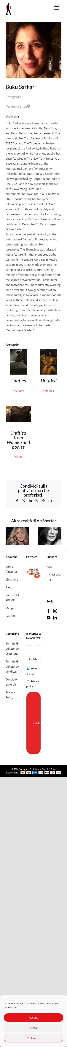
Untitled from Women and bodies (18, 440)
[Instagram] (55, 611)
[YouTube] (48, 618)
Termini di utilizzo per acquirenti (13, 648)
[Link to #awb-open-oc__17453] (56, 7)
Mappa (10, 608)
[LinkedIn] (55, 618)
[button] (8, 535)
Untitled (18, 380)
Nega (33, 1027)
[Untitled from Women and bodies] (18, 404)
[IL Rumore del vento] (49, 528)
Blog (8, 587)
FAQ (49, 566)
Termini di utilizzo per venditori (13, 666)
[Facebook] (48, 611)
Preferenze (33, 1038)
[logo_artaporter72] (9, 3)
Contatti (11, 616)
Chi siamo (12, 579)
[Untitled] (18, 352)
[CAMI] (17, 528)
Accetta (33, 1017)
